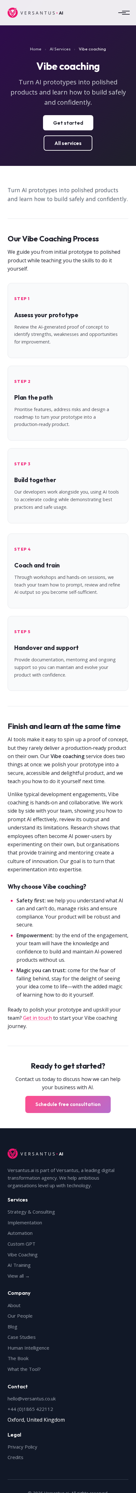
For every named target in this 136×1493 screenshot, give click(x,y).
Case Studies (22, 1337)
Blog (12, 1326)
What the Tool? (24, 1369)
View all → (19, 1276)
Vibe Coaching (23, 1254)
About (14, 1305)
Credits (15, 1457)
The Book (18, 1358)
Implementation (25, 1222)
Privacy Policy (22, 1447)
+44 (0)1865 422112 (30, 1409)
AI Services (60, 48)
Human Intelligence (28, 1348)
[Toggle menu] (122, 12)
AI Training (19, 1265)
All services (68, 143)
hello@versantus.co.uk (32, 1398)
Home (35, 48)
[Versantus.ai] (35, 13)
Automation (20, 1233)
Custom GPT (21, 1244)
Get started (68, 123)
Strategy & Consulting (31, 1211)
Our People (20, 1316)
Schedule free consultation (68, 1104)
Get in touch (37, 1017)
